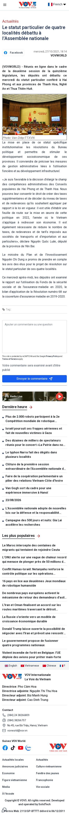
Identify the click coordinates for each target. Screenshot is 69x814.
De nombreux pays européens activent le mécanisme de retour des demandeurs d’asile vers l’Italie (34, 595)
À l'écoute (8, 793)
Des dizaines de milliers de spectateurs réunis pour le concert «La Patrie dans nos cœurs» (35, 443)
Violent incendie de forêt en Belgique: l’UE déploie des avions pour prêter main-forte (31, 655)
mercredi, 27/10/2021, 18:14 (50, 51)
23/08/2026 (13, 500)
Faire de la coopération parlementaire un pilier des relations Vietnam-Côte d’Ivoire (34, 478)
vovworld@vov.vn (17, 730)
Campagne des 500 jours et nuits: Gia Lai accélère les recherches (34, 522)
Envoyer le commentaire (32, 378)
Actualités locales (13, 759)
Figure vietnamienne (14, 780)
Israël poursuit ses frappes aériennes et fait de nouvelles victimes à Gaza (34, 431)
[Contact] (4, 809)
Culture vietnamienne (48, 766)
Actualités (10, 21)
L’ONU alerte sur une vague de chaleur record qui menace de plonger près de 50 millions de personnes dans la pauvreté (34, 560)
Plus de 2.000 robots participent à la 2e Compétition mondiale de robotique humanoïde (33, 419)
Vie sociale (42, 786)
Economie (8, 773)
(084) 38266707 (16, 720)
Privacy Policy (52, 356)
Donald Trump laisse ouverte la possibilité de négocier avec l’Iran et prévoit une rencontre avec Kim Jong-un (33, 631)
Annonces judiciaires (15, 766)
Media (6, 786)
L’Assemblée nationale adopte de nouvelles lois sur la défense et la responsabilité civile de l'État (36, 511)
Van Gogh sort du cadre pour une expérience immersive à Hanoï (28, 490)
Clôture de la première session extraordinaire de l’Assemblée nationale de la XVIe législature (36, 467)
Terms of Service (10, 359)
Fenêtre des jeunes (47, 773)
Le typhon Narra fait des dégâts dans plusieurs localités (31, 455)
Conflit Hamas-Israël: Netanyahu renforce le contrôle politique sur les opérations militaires (33, 571)
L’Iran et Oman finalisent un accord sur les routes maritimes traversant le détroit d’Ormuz (31, 607)
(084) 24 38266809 (18, 715)
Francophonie (44, 780)
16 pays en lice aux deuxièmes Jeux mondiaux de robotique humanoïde (34, 583)
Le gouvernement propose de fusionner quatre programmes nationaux (30, 643)
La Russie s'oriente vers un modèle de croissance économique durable (29, 619)
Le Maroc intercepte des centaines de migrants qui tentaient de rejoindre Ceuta (31, 548)
